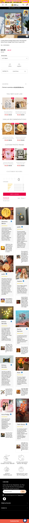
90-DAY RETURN (17, 87)
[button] (1, 106)
